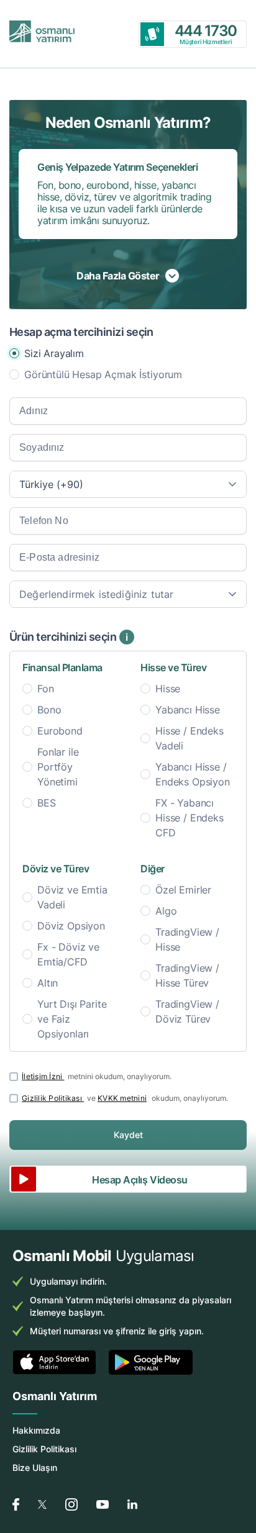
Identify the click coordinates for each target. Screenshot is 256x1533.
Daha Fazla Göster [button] (118, 275)
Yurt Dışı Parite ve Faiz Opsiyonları (71, 1019)
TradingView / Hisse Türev (187, 975)
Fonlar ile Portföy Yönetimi (57, 767)
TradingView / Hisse (187, 939)
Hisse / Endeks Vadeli (189, 738)
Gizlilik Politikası (53, 1098)
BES (46, 803)
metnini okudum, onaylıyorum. (96, 1076)
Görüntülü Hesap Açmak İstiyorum (103, 374)
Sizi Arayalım (54, 353)
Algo (165, 911)
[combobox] (128, 484)
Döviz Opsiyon (71, 926)
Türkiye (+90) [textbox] (51, 484)
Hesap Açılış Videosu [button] (139, 1179)
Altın (47, 983)
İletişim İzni (43, 1076)
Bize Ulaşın (34, 1467)
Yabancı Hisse (187, 709)
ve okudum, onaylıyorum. (125, 1098)
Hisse (167, 688)
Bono (49, 709)
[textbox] (128, 594)
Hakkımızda (36, 1430)
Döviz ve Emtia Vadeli (72, 897)
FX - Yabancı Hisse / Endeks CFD (189, 818)
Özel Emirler (183, 890)
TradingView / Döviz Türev (187, 1011)
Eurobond (60, 731)
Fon (45, 688)
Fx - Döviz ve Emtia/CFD (68, 954)
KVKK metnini (122, 1098)
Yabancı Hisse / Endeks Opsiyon (192, 774)
